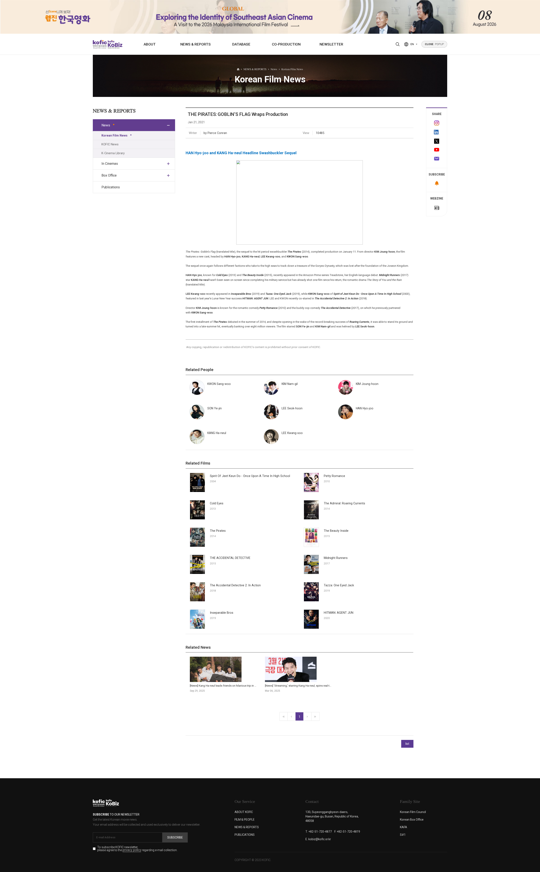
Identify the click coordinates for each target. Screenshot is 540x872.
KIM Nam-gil (322, 326)
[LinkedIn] (436, 132)
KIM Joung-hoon (384, 251)
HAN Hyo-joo (232, 256)
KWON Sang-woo (297, 256)
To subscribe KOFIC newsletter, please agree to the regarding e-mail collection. (137, 849)
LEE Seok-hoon (364, 326)
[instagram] (436, 123)
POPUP (434, 44)
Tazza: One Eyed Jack (339, 585)
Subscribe (175, 837)
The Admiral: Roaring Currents (344, 503)
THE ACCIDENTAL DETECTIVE (230, 558)
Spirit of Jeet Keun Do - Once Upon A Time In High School (367, 293)
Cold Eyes (216, 503)
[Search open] (397, 44)
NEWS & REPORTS (195, 44)
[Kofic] (100, 44)
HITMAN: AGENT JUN (338, 613)
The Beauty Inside (336, 531)
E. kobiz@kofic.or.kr (318, 839)
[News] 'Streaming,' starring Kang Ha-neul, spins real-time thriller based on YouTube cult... (318, 685)
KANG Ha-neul (250, 256)
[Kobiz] (114, 44)
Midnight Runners (336, 558)
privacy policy (132, 850)
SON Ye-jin (302, 326)
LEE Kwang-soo (270, 256)
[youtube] (436, 150)
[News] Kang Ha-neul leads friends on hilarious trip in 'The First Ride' (231, 685)
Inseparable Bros (221, 613)
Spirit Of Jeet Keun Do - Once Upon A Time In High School (250, 476)
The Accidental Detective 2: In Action (235, 585)
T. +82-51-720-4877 (318, 831)
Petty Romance (334, 476)
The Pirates (218, 531)
